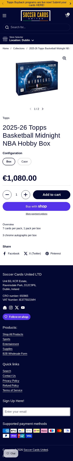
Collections (19, 48)
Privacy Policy (11, 380)
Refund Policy (11, 385)
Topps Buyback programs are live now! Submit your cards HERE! (36, 4)
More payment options (36, 214)
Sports (6, 339)
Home (6, 48)
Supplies (8, 348)
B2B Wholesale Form (15, 353)
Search (7, 371)
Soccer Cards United (36, 449)
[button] (66, 15)
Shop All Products (13, 334)
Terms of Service (12, 390)
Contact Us (9, 375)
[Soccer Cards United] (35, 15)
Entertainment (11, 344)
